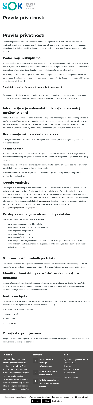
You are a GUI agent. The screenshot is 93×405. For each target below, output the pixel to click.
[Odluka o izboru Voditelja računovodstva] (35, 360)
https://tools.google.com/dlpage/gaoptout (20, 207)
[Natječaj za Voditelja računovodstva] (35, 372)
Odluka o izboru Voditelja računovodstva (46, 362)
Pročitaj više (57, 401)
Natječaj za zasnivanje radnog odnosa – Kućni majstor (49, 383)
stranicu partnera (43, 201)
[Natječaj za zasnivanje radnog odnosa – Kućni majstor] (35, 381)
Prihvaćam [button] (35, 401)
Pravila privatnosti (70, 377)
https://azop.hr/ (9, 323)
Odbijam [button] (46, 401)
